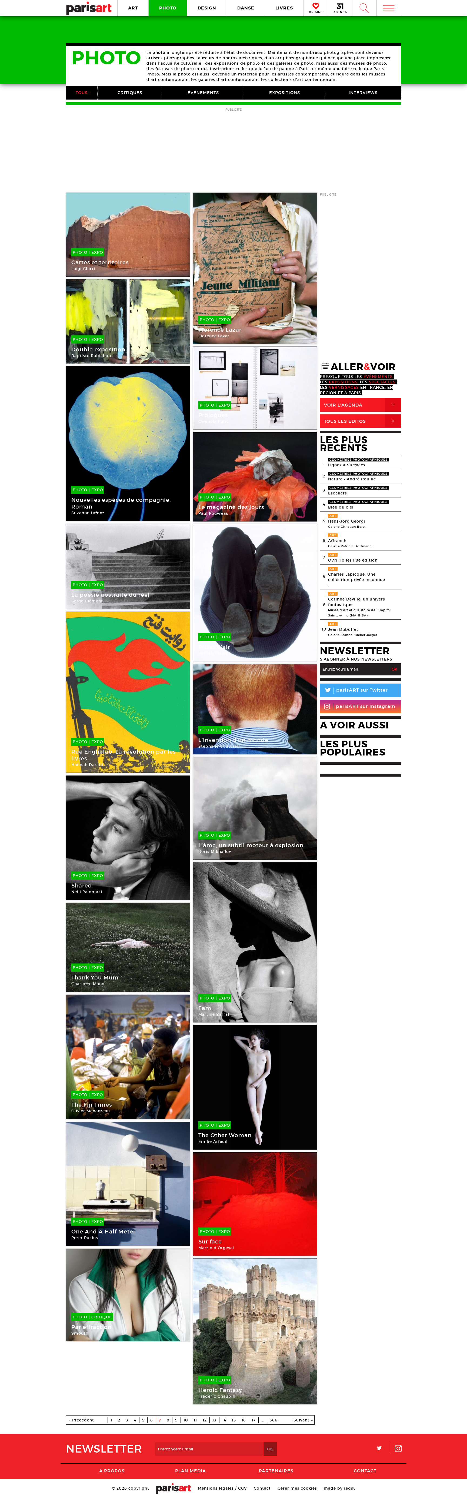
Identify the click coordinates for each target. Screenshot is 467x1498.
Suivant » (303, 1420)
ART (133, 8)
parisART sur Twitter (356, 691)
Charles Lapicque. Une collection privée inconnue (356, 577)
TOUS (82, 92)
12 (205, 1420)
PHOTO (167, 8)
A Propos (112, 1470)
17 (254, 1420)
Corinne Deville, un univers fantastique (356, 602)
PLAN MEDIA (190, 1470)
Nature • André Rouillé (352, 479)
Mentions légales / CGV (222, 1488)
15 (234, 1420)
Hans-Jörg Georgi (346, 521)
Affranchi (338, 540)
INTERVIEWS (363, 92)
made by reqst (339, 1488)
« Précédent (81, 1420)
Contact (365, 1470)
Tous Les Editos (360, 421)
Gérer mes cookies (297, 1488)
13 (214, 1420)
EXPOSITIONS (284, 92)
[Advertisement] (233, 151)
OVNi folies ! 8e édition (353, 560)
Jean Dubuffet (343, 629)
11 (195, 1420)
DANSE (245, 8)
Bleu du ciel (340, 507)
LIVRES (284, 8)
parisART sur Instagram (365, 706)
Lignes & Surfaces (346, 465)
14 (224, 1420)
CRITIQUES (130, 92)
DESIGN (207, 8)
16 (244, 1420)
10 (186, 1420)
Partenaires (276, 1470)
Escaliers (337, 493)
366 (274, 1420)
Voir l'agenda (360, 405)
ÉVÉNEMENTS (203, 92)
